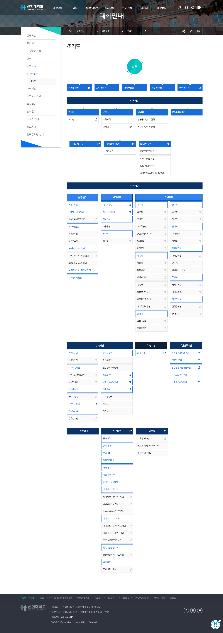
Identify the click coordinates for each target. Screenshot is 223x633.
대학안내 (57, 8)
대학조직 (33, 73)
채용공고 (110, 597)
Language (186, 7)
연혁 (29, 58)
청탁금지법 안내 (35, 134)
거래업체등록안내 (84, 597)
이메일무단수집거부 (142, 597)
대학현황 (31, 88)
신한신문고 (173, 597)
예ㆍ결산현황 (124, 597)
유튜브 (200, 610)
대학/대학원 (92, 8)
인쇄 (199, 31)
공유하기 (183, 31)
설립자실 (31, 35)
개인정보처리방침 (27, 597)
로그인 (179, 7)
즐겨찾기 (191, 31)
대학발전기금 (34, 96)
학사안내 (109, 8)
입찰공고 (98, 597)
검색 (192, 7)
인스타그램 (193, 610)
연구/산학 (127, 8)
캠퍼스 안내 (33, 119)
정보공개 (31, 126)
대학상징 (31, 66)
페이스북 (186, 610)
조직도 (33, 81)
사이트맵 (199, 7)
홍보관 (30, 111)
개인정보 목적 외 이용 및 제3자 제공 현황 (55, 597)
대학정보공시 (159, 597)
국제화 (144, 8)
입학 (75, 8)
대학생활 (161, 8)
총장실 (30, 43)
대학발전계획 (34, 50)
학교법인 (31, 103)
